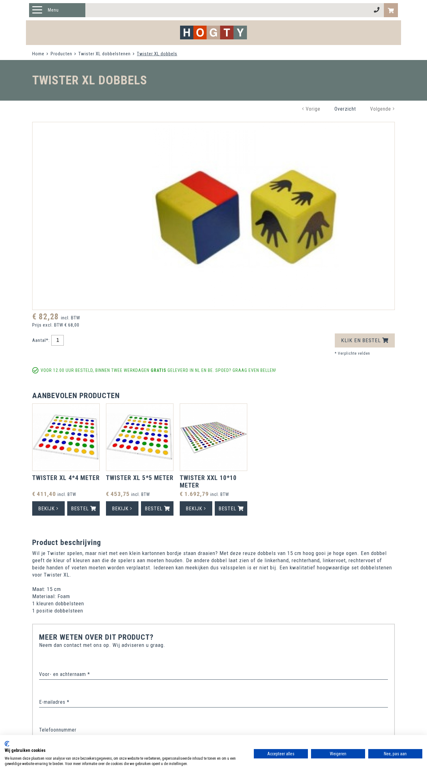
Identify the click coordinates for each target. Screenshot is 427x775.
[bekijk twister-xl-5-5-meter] (139, 438)
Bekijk (47, 509)
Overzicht (345, 109)
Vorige (312, 109)
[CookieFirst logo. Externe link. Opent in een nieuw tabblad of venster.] (7, 744)
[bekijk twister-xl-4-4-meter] (66, 438)
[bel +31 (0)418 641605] (377, 10)
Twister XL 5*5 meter (139, 478)
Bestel (80, 509)
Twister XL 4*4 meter (66, 478)
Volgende (381, 109)
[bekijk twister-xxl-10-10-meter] (213, 438)
